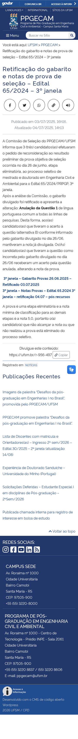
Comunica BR (33, 4)
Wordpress (10, 705)
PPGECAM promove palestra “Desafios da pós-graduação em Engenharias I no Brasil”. (37, 420)
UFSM (15, 710)
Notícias (31, 365)
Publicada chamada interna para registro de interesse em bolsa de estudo (38, 514)
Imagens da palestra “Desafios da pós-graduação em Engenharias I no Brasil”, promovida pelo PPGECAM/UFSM (34, 397)
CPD (26, 710)
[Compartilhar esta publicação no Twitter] (24, 105)
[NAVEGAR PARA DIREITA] (75, 3)
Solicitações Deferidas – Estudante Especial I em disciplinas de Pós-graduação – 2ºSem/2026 (38, 492)
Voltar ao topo (63, 531)
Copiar (64, 354)
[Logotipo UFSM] (13, 20)
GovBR (7, 4)
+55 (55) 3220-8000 (21, 603)
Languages (13, 10)
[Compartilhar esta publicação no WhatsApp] (39, 105)
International (38, 10)
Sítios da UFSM (62, 10)
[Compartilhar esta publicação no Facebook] (10, 105)
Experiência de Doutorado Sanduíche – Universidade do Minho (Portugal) (34, 470)
